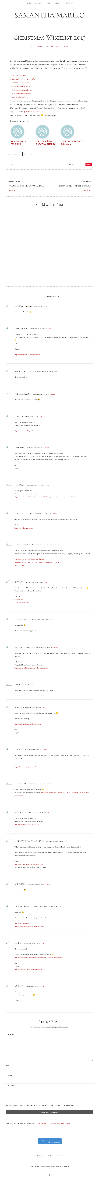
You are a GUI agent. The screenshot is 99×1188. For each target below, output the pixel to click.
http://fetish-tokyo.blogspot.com (25, 431)
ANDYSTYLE (19, 884)
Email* (11, 1075)
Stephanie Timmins (23, 545)
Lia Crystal (20, 784)
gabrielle (19, 447)
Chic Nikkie (18, 599)
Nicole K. (19, 582)
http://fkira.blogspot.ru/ (22, 923)
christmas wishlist (14, 154)
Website (11, 1085)
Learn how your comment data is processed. (53, 1123)
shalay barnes (22, 619)
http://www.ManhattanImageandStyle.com (28, 864)
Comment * (10, 1035)
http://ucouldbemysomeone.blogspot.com (28, 969)
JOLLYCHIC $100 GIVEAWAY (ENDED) (26, 185)
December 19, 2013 (59, 46)
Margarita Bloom (23, 647)
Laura (17, 943)
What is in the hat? (24, 371)
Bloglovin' (17, 603)
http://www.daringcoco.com (23, 528)
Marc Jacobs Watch (18, 75)
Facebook (25, 603)
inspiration (28, 154)
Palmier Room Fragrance (21, 93)
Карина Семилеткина (25, 906)
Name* (8, 1066)
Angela (18, 707)
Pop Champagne (22, 394)
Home (28, 3)
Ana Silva (19, 812)
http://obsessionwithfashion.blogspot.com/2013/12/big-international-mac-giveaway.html (44, 497)
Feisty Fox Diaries (20, 565)
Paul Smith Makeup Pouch (22, 90)
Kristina (18, 986)
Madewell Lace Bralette (20, 83)
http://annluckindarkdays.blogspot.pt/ (27, 824)
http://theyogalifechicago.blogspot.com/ (27, 724)
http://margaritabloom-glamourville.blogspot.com (31, 668)
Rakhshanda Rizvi (23, 685)
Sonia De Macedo (23, 513)
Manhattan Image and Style (28, 841)
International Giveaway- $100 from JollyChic (29, 559)
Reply (46, 306)
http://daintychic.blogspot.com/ (25, 767)
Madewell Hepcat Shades (21, 86)
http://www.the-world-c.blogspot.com (27, 355)
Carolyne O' (20, 328)
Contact (69, 3)
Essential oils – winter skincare (75, 185)
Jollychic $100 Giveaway (33, 112)
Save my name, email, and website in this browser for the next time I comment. (41, 1105)
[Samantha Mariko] (49, 15)
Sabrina (18, 306)
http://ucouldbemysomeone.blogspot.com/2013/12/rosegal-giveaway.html (38, 957)
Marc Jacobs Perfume (20, 97)
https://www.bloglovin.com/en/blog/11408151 (29, 926)
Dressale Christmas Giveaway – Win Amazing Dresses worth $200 (36, 562)
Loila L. (18, 749)
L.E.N (16, 416)
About (38, 3)
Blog (48, 3)
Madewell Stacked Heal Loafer (23, 79)
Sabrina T (19, 485)
